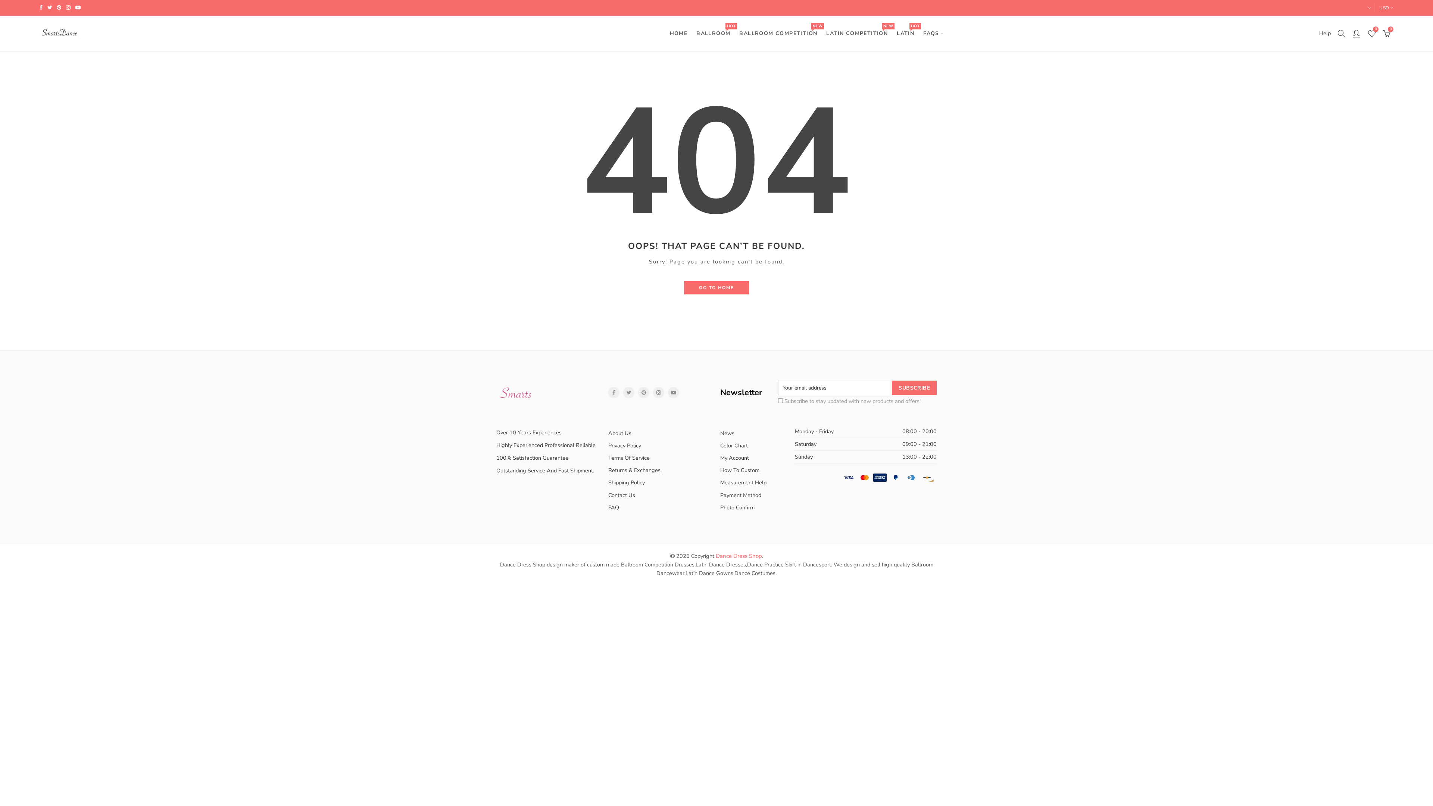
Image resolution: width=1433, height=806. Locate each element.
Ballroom (715, 30)
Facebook (613, 392)
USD (1384, 8)
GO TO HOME (716, 288)
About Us (619, 433)
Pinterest (643, 392)
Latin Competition (859, 30)
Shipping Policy (626, 482)
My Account (734, 458)
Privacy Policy (624, 445)
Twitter (628, 392)
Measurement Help (743, 482)
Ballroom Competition (780, 30)
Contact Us (621, 495)
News (727, 433)
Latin (908, 30)
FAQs (931, 33)
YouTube (673, 392)
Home (679, 33)
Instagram (658, 392)
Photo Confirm (737, 507)
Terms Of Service (629, 458)
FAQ (613, 507)
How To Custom (739, 470)
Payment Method (740, 495)
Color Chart (734, 445)
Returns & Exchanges (634, 470)
